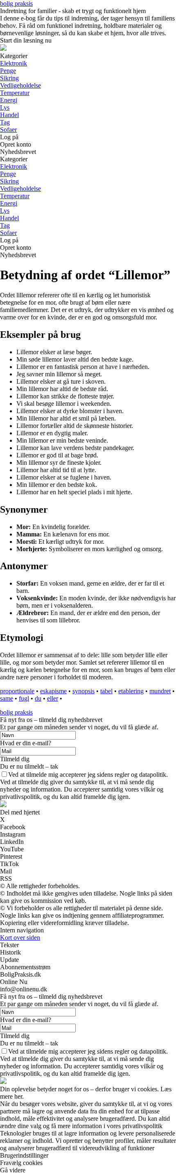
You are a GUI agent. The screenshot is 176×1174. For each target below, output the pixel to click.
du (38, 698)
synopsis (83, 691)
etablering (131, 691)
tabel (106, 691)
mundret (160, 691)
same (6, 698)
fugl (24, 698)
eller (52, 698)
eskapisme (53, 691)
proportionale (17, 691)
